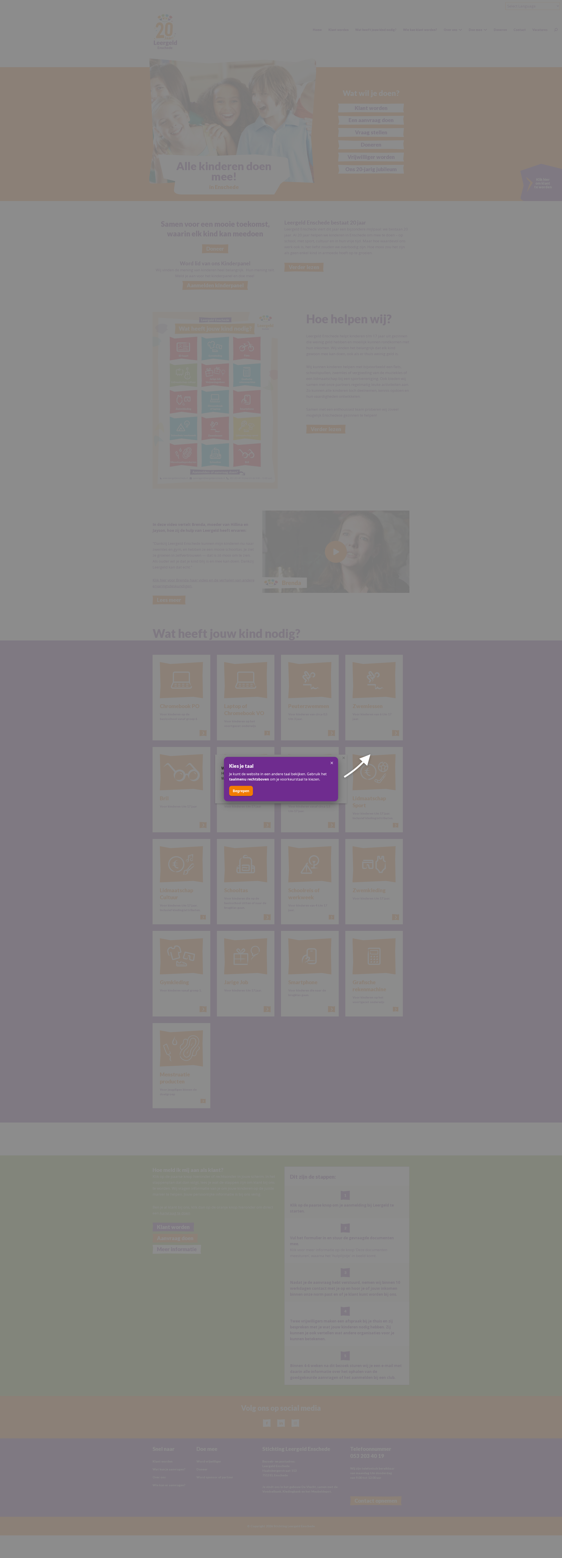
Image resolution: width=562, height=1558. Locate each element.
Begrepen (241, 790)
